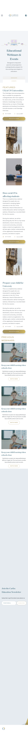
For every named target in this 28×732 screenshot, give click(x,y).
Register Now (14, 118)
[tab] (14, 78)
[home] (13, 15)
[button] (1, 15)
